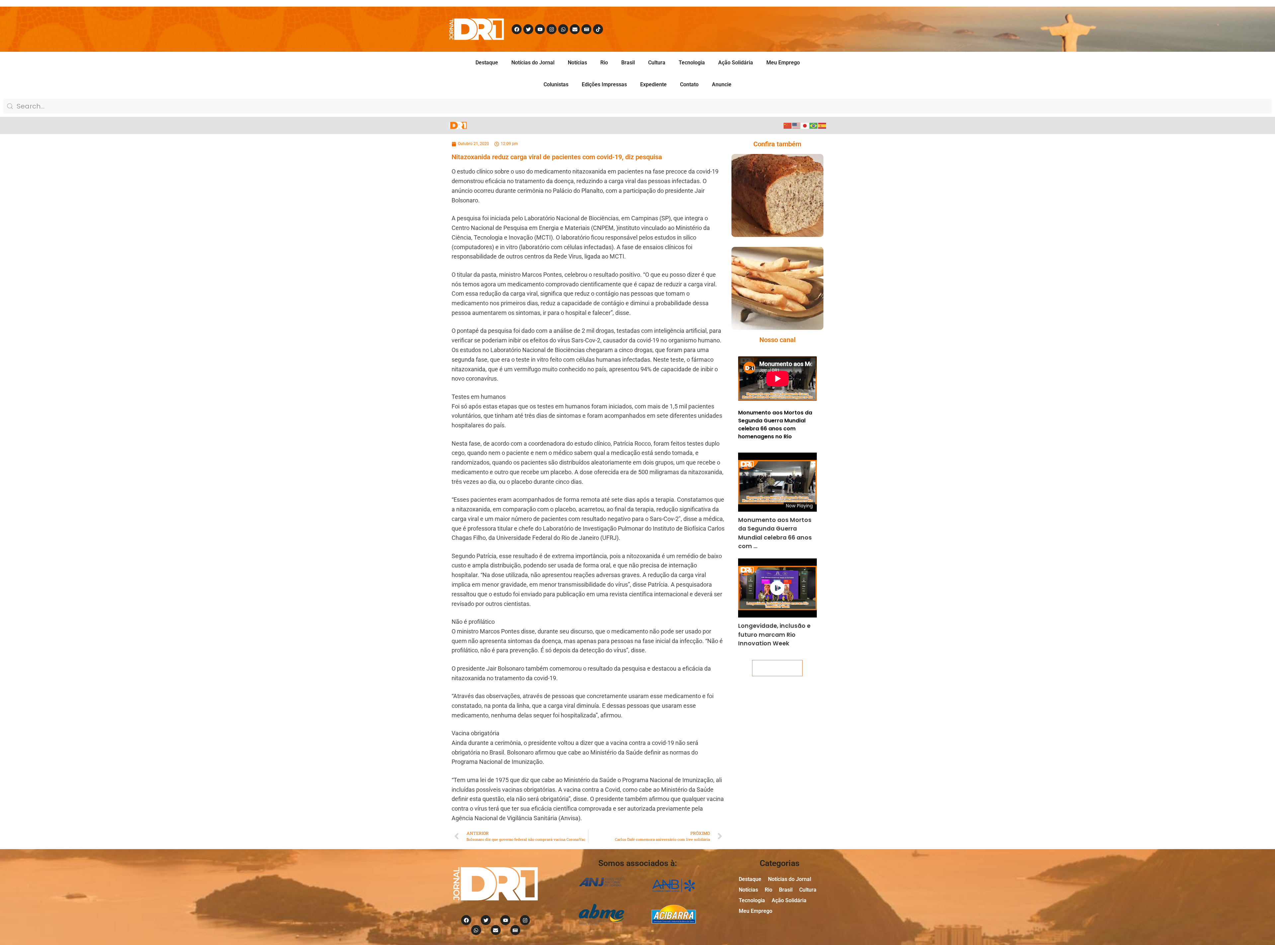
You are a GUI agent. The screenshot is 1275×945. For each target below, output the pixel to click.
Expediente (653, 84)
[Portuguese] (813, 125)
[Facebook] (517, 29)
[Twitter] (528, 29)
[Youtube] (540, 29)
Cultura (656, 62)
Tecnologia (692, 62)
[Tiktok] (598, 29)
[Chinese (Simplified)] (788, 125)
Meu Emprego (783, 62)
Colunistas (556, 84)
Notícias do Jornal (532, 62)
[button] (768, 209)
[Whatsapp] (563, 29)
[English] (796, 125)
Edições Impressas (604, 84)
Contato (689, 84)
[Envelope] (575, 29)
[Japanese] (805, 125)
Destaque (486, 62)
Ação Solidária (735, 62)
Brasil (628, 62)
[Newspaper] (586, 29)
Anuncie (721, 84)
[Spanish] (822, 125)
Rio (604, 62)
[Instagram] (551, 29)
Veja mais (777, 668)
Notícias (577, 62)
